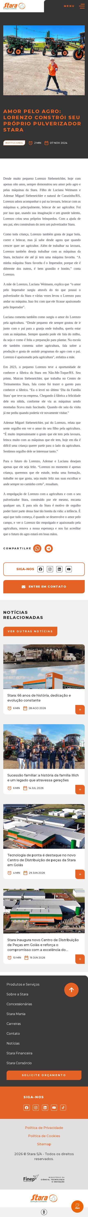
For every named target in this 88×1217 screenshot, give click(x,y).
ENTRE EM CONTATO (47, 586)
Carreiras (14, 1024)
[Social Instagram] (35, 1108)
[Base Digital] (44, 1212)
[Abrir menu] (82, 6)
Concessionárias (19, 1004)
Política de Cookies (44, 1136)
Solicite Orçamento (44, 1075)
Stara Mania (16, 1014)
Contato (13, 1034)
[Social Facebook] (26, 1108)
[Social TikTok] (62, 1108)
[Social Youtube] (53, 1108)
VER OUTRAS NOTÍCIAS (30, 631)
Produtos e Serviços (23, 984)
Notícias (23, 20)
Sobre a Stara (17, 994)
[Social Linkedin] (44, 1108)
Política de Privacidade (44, 1128)
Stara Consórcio (19, 1063)
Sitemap (44, 1144)
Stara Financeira (19, 1053)
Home (10, 20)
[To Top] (71, 990)
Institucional (40, 20)
